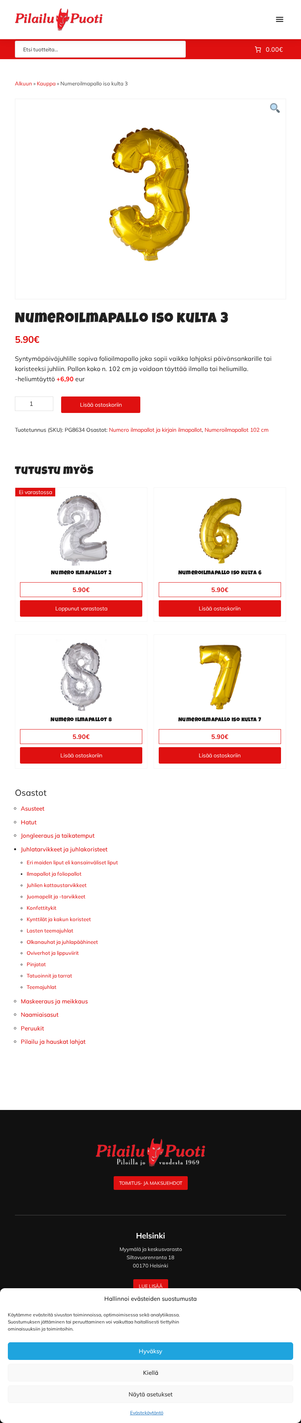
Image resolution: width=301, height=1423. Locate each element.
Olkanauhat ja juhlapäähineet (62, 942)
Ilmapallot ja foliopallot (54, 874)
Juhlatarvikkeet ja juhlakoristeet (64, 849)
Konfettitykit (41, 908)
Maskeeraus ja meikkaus (54, 1001)
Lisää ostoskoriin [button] (220, 608)
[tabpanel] (150, 193)
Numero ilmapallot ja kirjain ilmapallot (155, 429)
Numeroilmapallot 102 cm (236, 429)
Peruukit (32, 1028)
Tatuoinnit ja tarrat (49, 975)
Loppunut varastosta (81, 608)
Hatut (28, 822)
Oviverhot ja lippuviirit (53, 953)
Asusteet (32, 808)
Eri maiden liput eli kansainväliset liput (72, 862)
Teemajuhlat (41, 987)
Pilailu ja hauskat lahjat (53, 1041)
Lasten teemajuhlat (50, 930)
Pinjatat (36, 964)
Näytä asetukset (150, 1394)
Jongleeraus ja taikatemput (57, 835)
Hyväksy (150, 1351)
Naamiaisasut (39, 1014)
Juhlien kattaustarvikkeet (57, 885)
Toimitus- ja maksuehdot (150, 1183)
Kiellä (150, 1372)
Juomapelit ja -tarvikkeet (56, 896)
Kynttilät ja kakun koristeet (59, 919)
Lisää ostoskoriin (101, 404)
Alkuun (23, 83)
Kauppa (46, 83)
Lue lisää (151, 1286)
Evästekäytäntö (146, 1413)
